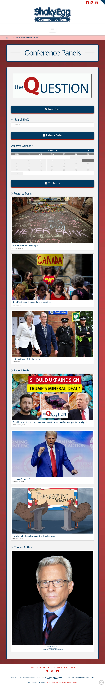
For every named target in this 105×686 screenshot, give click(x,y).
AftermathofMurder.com (63, 667)
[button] (52, 29)
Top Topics (54, 183)
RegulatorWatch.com (40, 667)
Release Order (54, 135)
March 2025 (52, 151)
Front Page (54, 108)
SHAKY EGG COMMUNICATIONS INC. (61, 682)
